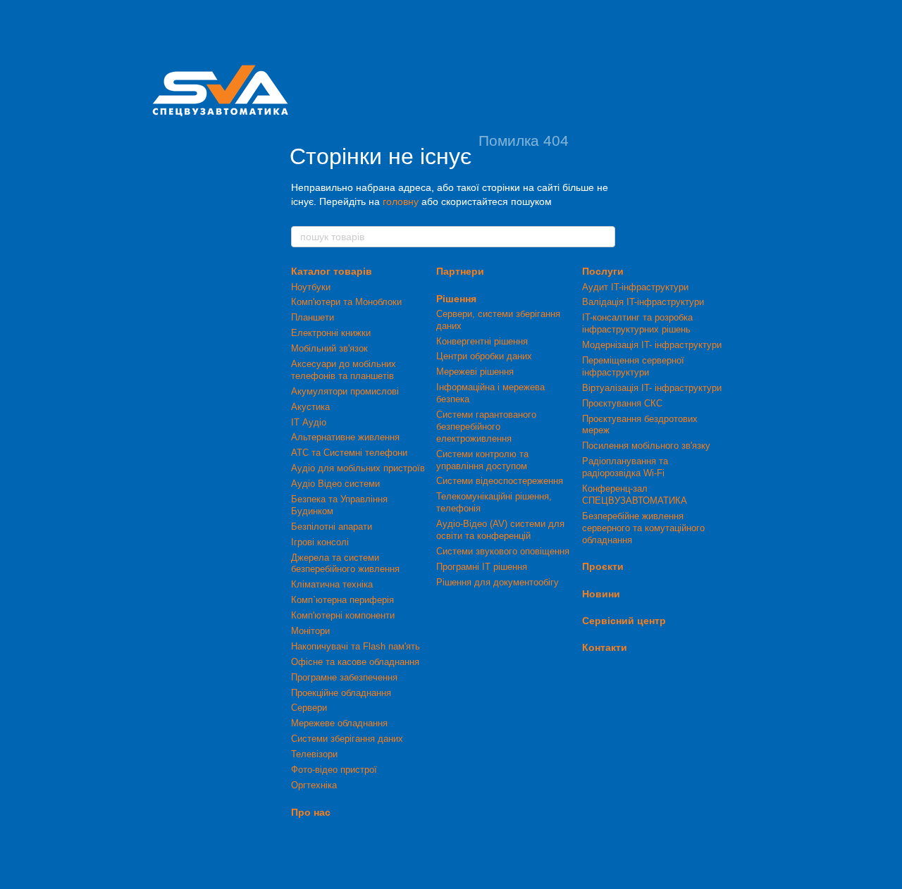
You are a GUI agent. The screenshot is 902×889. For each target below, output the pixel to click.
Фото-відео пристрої (334, 769)
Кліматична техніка (332, 584)
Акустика (310, 407)
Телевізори (314, 754)
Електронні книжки (331, 333)
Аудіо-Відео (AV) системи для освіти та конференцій (500, 529)
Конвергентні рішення (482, 341)
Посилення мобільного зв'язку (646, 445)
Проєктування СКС (622, 403)
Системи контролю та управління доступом (482, 460)
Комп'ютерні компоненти (343, 615)
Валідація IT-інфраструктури (643, 302)
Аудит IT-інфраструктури (635, 287)
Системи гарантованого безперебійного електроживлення (486, 426)
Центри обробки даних (484, 356)
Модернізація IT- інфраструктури (652, 345)
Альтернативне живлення (345, 437)
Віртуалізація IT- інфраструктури (652, 388)
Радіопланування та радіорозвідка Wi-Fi (625, 467)
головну (401, 201)
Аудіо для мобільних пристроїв (358, 468)
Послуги (603, 271)
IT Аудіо (308, 422)
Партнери (460, 271)
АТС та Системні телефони (349, 452)
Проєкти (603, 566)
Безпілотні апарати (331, 526)
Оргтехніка (314, 785)
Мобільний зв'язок (329, 348)
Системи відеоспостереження (499, 480)
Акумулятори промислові (345, 391)
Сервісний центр (624, 620)
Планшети (312, 317)
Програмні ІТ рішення (481, 566)
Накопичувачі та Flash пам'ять (355, 646)
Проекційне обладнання (341, 693)
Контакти (604, 647)
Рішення (456, 298)
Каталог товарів (331, 271)
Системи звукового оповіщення (502, 551)
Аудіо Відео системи (335, 483)
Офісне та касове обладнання (355, 662)
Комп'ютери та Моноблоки (346, 302)
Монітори (310, 631)
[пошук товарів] (604, 236)
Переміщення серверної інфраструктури (633, 366)
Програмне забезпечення (344, 677)
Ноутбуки (310, 287)
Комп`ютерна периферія (342, 600)
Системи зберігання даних (347, 738)
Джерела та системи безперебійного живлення (345, 563)
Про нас (310, 812)
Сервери (309, 707)
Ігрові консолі (320, 542)
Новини (601, 593)
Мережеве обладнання (339, 723)
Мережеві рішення (475, 371)
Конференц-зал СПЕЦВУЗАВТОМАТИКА (634, 494)
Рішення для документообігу (497, 582)
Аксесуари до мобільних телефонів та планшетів (343, 370)
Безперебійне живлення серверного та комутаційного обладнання (643, 528)
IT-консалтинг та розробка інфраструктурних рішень (637, 323)
